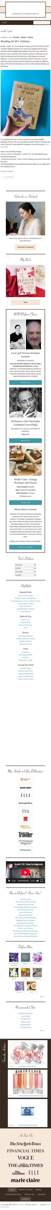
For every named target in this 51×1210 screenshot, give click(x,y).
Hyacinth (19, 992)
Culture (30, 37)
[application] (25, 872)
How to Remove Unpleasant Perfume (25, 936)
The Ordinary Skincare (25, 636)
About (12, 1190)
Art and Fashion (26, 622)
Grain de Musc (25, 1016)
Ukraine (42, 1194)
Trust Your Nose (25, 899)
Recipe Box (25, 652)
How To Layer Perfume (25, 928)
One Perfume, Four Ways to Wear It (25, 925)
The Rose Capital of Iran (25, 673)
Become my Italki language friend (25, 598)
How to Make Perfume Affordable (25, 918)
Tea (25, 978)
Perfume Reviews (13, 1194)
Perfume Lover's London (25, 679)
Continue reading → (8, 171)
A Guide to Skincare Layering (25, 638)
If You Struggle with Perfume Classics (25, 907)
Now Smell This (25, 1019)
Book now (25, 382)
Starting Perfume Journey (25, 904)
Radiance (25, 963)
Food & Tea (29, 1194)
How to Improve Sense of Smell (25, 902)
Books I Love (25, 620)
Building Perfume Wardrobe (25, 923)
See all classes (25, 547)
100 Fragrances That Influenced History (25, 931)
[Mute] (37, 880)
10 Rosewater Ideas (25, 644)
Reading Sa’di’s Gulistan (15, 41)
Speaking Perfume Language (25, 920)
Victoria (16, 37)
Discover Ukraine (25, 668)
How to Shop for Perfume (25, 910)
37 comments (8, 177)
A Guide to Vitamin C (25, 641)
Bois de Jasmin (20, 1204)
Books (23, 37)
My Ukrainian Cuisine (25, 655)
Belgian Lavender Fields (25, 676)
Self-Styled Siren (25, 1024)
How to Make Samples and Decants (25, 933)
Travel (26, 628)
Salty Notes (37, 978)
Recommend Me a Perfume (25, 609)
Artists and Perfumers (25, 625)
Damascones (37, 963)
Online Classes (26, 1190)
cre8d (48, 1204)
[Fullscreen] (41, 880)
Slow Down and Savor (26, 915)
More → (42, 996)
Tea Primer (25, 657)
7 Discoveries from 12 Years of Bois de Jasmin (25, 601)
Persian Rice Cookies (25, 660)
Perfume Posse (25, 1022)
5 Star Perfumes (25, 611)
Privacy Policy (5, 1207)
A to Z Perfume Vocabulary (13, 964)
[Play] (9, 880)
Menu (4, 22)
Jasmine (13, 978)
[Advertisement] (25, 722)
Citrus (31, 992)
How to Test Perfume (25, 912)
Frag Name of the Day (25, 1013)
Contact (25, 1199)
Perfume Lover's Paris (25, 671)
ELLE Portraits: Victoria (25, 603)
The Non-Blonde (25, 1027)
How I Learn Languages (25, 595)
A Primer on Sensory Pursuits (22, 9)
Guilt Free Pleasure (25, 606)
